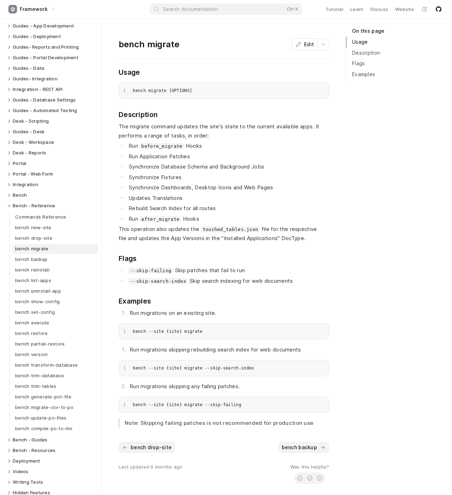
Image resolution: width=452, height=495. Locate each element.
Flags (358, 63)
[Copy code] (321, 89)
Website (404, 9)
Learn (356, 9)
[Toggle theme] (424, 9)
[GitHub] (439, 9)
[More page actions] (323, 44)
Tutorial (334, 9)
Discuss (379, 9)
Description (366, 53)
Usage (360, 42)
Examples (363, 74)
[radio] (300, 478)
